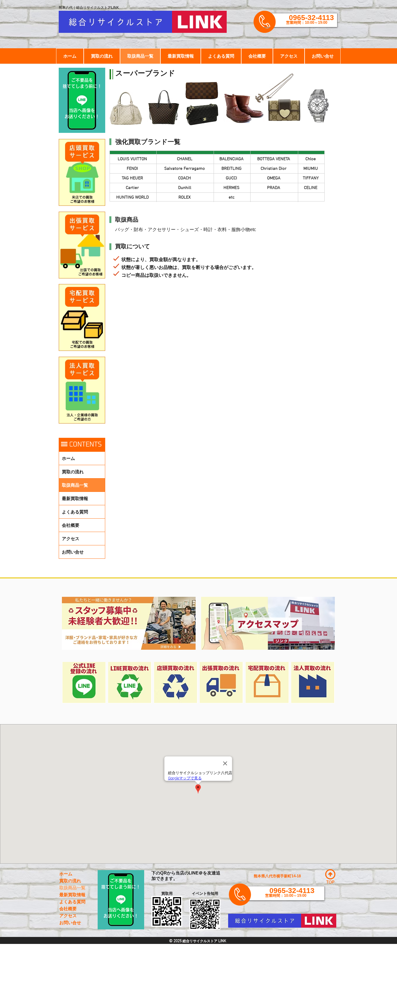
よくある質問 (75, 511)
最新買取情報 (75, 498)
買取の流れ (73, 471)
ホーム (68, 458)
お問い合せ (73, 551)
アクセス (70, 538)
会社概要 (70, 525)
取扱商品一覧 (75, 485)
